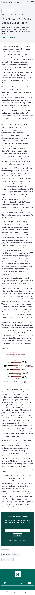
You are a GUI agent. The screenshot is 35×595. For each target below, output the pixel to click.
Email (7, 527)
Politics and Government (11, 554)
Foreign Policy (7, 559)
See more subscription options (17, 540)
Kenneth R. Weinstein (9, 37)
